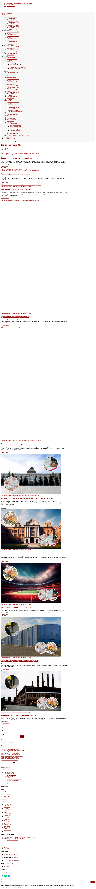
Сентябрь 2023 (7, 815)
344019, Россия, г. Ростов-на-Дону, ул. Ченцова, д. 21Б (18, 3)
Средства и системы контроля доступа (10, 754)
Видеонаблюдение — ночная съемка (10, 753)
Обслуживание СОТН (12, 95)
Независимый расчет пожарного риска (16, 607)
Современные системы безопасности (10, 747)
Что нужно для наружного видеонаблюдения (12, 750)
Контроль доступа (8, 106)
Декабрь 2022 (7, 827)
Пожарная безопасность (10, 77)
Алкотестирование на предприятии (15, 174)
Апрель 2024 (7, 809)
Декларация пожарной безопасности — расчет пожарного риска (27, 498)
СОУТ (2, 789)
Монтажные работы (12, 119)
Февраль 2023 (7, 824)
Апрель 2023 (7, 822)
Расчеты (9, 122)
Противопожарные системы (19, 186)
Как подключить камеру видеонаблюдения (18, 158)
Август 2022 (7, 831)
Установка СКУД (11, 108)
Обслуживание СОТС (12, 99)
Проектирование (11, 118)
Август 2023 (7, 816)
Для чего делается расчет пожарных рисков (18, 715)
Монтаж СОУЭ (10, 88)
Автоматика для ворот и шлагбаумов (16, 111)
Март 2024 (6, 811)
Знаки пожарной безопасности (17, 127)
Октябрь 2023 (7, 813)
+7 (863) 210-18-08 (9, 4)
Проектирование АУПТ (13, 83)
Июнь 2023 (6, 819)
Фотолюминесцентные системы (18, 129)
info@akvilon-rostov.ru (9, 6)
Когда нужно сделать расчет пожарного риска (19, 661)
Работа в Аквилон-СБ (12, 133)
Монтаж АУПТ (10, 84)
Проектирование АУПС (13, 79)
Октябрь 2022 (7, 830)
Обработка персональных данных (12, 860)
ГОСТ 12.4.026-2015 (6, 794)
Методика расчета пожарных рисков (16, 189)
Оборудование (26, 154)
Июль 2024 (6, 808)
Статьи (5, 872)
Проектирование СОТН (13, 92)
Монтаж (6, 847)
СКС (5, 112)
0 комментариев (5, 166)
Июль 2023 (6, 817)
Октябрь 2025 (7, 804)
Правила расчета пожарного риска (15, 317)
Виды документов (16, 440)
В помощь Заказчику (6, 154)
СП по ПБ (3, 791)
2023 (5, 149)
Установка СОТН (11, 103)
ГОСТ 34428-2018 (5, 796)
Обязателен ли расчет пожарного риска (17, 553)
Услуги (5, 117)
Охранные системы (9, 91)
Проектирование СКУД (13, 107)
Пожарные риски (14, 123)
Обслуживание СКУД (12, 110)
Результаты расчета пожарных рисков (16, 444)
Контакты (6, 131)
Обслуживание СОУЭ (12, 89)
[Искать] (15, 141)
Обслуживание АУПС (12, 81)
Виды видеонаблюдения (7, 752)
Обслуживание (10, 121)
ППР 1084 (3, 799)
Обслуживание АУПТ (12, 85)
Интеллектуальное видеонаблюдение (10, 749)
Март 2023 (6, 823)
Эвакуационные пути (15, 125)
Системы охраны (11, 781)
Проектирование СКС (12, 114)
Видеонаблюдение (8, 100)
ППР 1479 (3, 801)
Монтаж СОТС (10, 98)
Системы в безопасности (28, 170)
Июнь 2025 (6, 805)
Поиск (2, 734)
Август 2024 (7, 807)
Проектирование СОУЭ (13, 87)
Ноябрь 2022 (7, 828)
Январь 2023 (7, 826)
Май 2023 (6, 820)
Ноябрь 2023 (7, 812)
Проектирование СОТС (13, 96)
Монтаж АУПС (10, 80)
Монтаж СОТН (10, 94)
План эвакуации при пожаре (17, 130)
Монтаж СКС (10, 115)
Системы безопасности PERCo (11, 854)
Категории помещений (15, 126)
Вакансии (6, 866)
